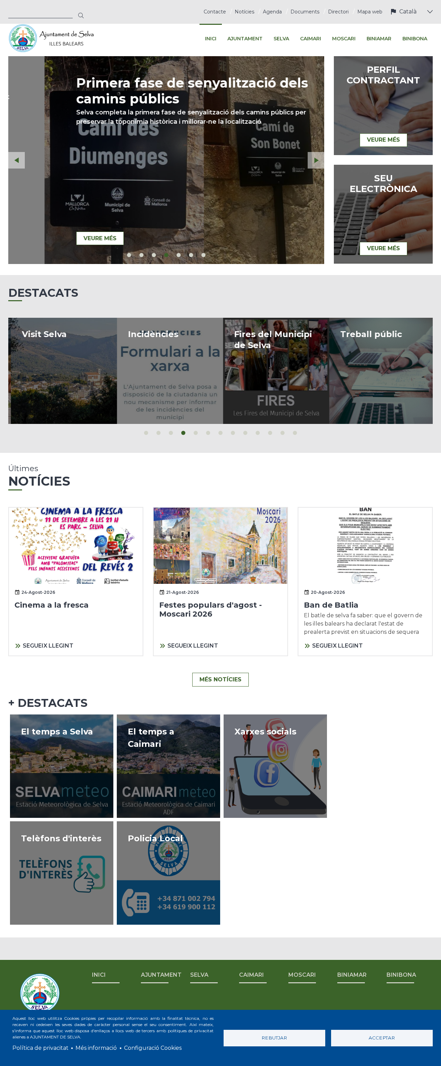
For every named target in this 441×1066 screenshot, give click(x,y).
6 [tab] (191, 255)
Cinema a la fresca (51, 605)
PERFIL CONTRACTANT (383, 75)
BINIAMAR (352, 975)
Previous (16, 160)
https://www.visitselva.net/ (61, 371)
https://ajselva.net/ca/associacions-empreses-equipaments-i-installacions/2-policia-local (168, 873)
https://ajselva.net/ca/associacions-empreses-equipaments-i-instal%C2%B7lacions (61, 873)
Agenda (272, 12)
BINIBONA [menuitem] (414, 38)
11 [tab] (270, 433)
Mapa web (369, 12)
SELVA (199, 975)
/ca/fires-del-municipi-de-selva (273, 371)
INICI (99, 975)
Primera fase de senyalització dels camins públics (156, 91)
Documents (304, 12)
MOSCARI (302, 975)
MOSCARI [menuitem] (344, 38)
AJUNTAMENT (161, 975)
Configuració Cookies (153, 1048)
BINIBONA (401, 975)
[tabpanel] (166, 160)
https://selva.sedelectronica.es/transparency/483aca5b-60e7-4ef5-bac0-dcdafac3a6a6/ (380, 371)
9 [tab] (245, 433)
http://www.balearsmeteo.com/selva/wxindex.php (61, 766)
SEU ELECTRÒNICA (383, 183)
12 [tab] (282, 433)
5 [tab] (179, 255)
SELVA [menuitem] (281, 38)
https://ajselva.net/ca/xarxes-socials (275, 766)
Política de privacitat (40, 1048)
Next (316, 160)
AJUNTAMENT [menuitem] (245, 38)
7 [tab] (204, 255)
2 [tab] (142, 255)
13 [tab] (295, 433)
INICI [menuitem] (210, 38)
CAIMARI (251, 975)
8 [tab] (233, 433)
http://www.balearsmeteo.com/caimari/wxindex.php (168, 766)
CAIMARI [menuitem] (310, 38)
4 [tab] (166, 255)
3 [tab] (154, 255)
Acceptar (382, 1037)
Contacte (215, 12)
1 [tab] (129, 255)
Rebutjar (274, 1037)
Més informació (96, 1048)
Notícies (244, 12)
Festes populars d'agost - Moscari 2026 (210, 609)
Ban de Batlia (331, 605)
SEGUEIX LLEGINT (48, 645)
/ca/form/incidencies (167, 371)
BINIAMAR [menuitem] (379, 38)
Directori (338, 12)
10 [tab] (258, 433)
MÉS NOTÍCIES (220, 679)
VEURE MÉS (63, 238)
